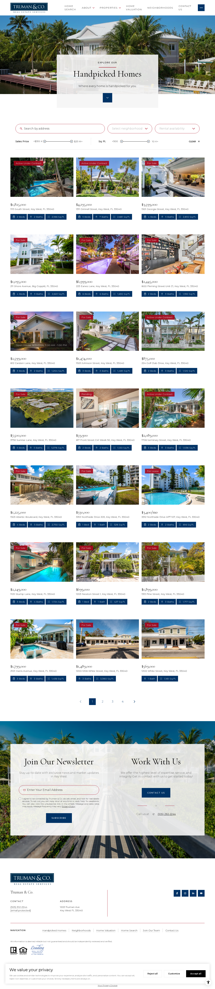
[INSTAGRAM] (185, 893)
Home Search (70, 8)
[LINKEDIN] (193, 893)
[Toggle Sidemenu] (201, 7)
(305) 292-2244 (167, 814)
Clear (192, 141)
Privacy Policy (68, 806)
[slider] (45, 141)
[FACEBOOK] (177, 893)
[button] (156, 793)
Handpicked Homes (54, 930)
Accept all (195, 973)
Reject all (152, 973)
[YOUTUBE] (201, 893)
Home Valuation (134, 8)
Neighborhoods (160, 7)
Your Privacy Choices (107, 985)
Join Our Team (151, 930)
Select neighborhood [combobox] (127, 128)
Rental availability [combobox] (171, 128)
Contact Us (185, 8)
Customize (174, 973)
